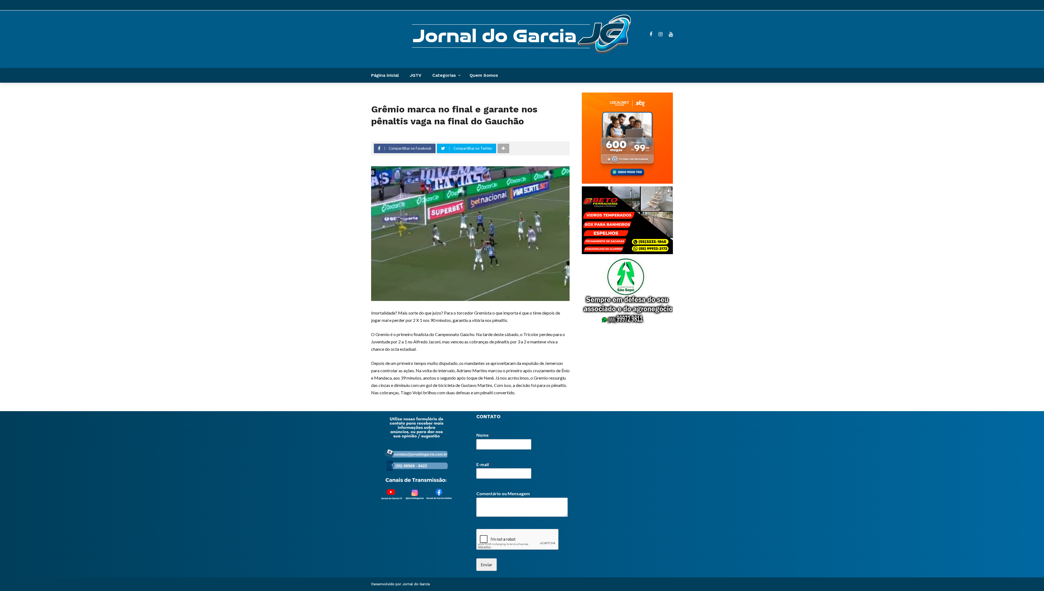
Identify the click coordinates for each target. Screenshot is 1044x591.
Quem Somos (484, 75)
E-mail (484, 464)
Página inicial (385, 75)
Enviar (486, 564)
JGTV (415, 75)
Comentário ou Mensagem (503, 493)
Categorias (444, 75)
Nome (483, 435)
